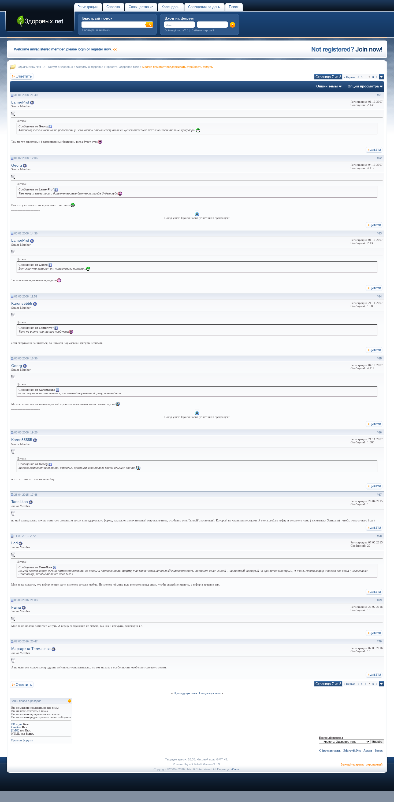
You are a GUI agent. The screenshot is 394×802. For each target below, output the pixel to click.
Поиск (234, 7)
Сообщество (139, 7)
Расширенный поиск (96, 30)
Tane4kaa (19, 501)
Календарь (170, 7)
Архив (367, 750)
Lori (14, 543)
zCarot (235, 769)
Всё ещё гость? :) (176, 30)
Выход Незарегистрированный (361, 764)
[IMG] (15, 730)
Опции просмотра (363, 86)
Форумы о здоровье (89, 66)
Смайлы (16, 727)
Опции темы (327, 86)
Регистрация (87, 7)
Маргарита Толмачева (31, 648)
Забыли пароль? (203, 30)
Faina (16, 607)
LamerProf (20, 102)
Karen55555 (21, 303)
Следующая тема (210, 693)
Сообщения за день (204, 7)
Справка (113, 7)
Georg (16, 165)
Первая (349, 77)
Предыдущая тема (185, 693)
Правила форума (22, 740)
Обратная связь (330, 750)
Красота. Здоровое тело (122, 66)
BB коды (16, 724)
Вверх (379, 750)
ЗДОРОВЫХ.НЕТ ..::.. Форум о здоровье (45, 66)
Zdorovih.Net (352, 750)
